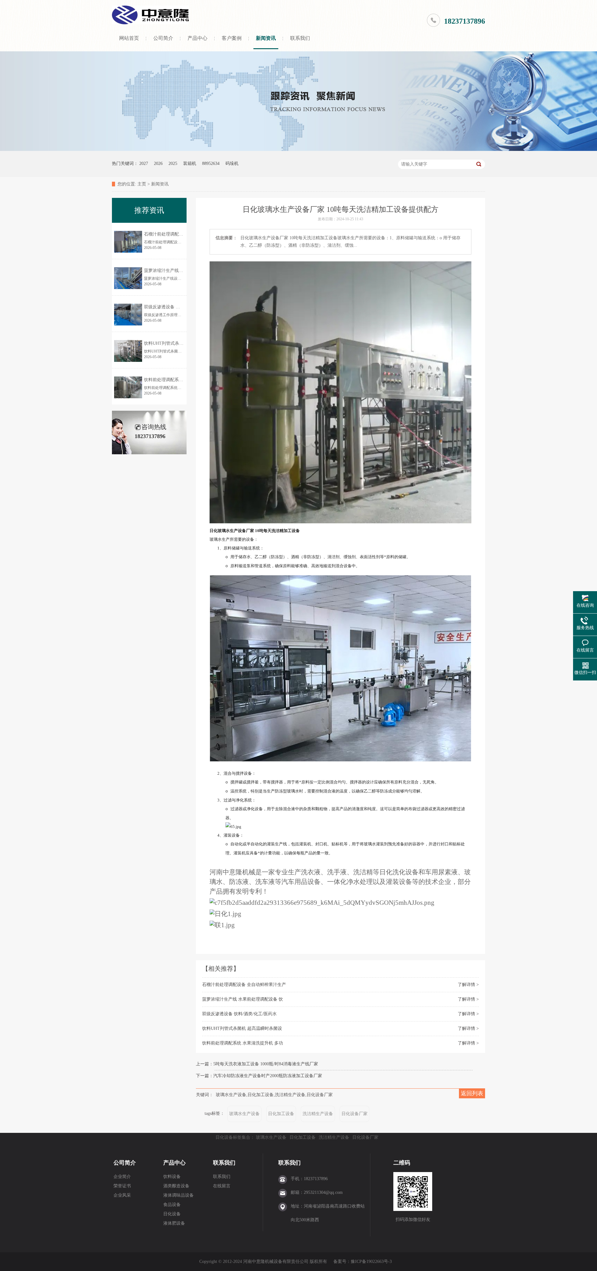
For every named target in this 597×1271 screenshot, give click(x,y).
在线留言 (221, 1186)
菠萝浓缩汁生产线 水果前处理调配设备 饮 (242, 999)
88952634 (211, 163)
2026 (158, 163)
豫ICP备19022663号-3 (371, 1261)
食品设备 (172, 1204)
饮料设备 (172, 1176)
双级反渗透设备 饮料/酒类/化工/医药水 (239, 1014)
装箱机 (189, 163)
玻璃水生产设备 (244, 1113)
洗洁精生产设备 (318, 1113)
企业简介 (122, 1176)
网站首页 (129, 38)
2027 (143, 163)
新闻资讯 (266, 38)
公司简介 (163, 38)
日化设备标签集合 (232, 1137)
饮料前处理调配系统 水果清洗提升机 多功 (242, 1043)
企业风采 (122, 1195)
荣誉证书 (122, 1186)
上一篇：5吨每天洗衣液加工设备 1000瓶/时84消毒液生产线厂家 (257, 1064)
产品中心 (197, 38)
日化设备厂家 (354, 1113)
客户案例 (232, 38)
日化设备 (172, 1214)
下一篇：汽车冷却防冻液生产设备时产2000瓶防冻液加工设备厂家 (259, 1075)
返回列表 (472, 1093)
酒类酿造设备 (176, 1186)
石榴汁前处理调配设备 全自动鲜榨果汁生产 (244, 984)
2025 (173, 163)
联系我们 (300, 38)
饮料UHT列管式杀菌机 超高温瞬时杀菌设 (242, 1028)
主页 (141, 184)
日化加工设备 (281, 1113)
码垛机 (231, 163)
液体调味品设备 (178, 1195)
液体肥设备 (174, 1223)
